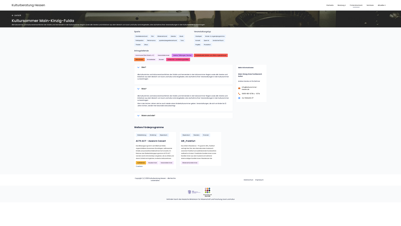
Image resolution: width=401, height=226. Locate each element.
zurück (17, 15)
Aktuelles (381, 5)
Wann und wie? (148, 115)
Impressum (259, 180)
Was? (144, 88)
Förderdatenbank (356, 5)
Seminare (370, 5)
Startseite (330, 5)
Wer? (143, 67)
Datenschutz (248, 180)
